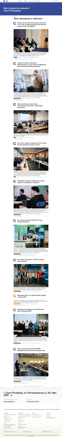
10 (27, 386)
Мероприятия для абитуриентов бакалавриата (24, 414)
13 (31, 386)
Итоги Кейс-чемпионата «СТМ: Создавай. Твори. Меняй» (30, 260)
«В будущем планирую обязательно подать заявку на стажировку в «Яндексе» (31, 181)
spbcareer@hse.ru (9, 402)
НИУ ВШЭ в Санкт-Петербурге (8, 3)
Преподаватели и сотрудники (8, 418)
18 (39, 386)
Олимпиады (19, 418)
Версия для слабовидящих (7, 426)
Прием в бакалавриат (21, 420)
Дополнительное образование (22, 424)
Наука (33, 413)
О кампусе (6, 413)
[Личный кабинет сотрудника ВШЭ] (56, 1)
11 (28, 386)
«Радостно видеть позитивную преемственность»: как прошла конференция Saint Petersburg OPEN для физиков (31, 64)
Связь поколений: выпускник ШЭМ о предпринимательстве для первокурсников (31, 349)
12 (30, 386)
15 (34, 386)
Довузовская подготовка (21, 417)
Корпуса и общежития (7, 421)
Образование (20, 413)
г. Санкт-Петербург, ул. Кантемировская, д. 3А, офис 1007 (30, 394)
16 (36, 386)
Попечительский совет (7, 420)
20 (42, 386)
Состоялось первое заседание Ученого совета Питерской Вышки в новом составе (32, 144)
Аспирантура (20, 425)
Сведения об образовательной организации (10, 414)
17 (37, 386)
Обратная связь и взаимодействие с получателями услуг (23, 427)
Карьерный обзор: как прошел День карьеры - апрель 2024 (31, 296)
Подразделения (6, 417)
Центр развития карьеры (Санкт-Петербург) (22, 3)
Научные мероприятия (35, 414)
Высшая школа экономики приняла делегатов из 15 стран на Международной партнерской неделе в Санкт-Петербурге (31, 24)
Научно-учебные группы (35, 417)
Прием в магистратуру (21, 421)
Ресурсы (48, 413)
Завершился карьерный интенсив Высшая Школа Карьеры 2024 (30, 310)
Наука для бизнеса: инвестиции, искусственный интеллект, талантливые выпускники (30, 105)
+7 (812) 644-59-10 (32, 402)
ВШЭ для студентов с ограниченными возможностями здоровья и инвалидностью (10, 425)
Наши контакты (37, 1)
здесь (3, 435)
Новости (32, 3)
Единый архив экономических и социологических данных (51, 418)
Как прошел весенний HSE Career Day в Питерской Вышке (29, 221)
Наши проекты (31, 1)
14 (33, 386)
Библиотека (48, 414)
